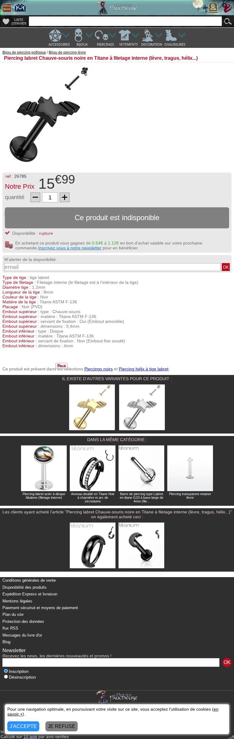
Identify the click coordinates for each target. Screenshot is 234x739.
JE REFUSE (61, 726)
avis (30, 736)
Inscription (19, 671)
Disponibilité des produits (24, 587)
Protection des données (23, 621)
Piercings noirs (98, 368)
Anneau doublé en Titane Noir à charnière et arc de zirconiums (93, 497)
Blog (6, 642)
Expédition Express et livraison (29, 594)
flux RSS (10, 628)
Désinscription (22, 677)
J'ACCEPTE (23, 726)
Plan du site (12, 614)
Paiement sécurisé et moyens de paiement (40, 607)
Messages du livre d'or (22, 635)
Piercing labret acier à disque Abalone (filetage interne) (44, 495)
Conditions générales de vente (29, 580)
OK (226, 267)
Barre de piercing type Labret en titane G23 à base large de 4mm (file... (141, 497)
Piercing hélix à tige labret (143, 368)
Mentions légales (17, 601)
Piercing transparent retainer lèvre (190, 495)
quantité (14, 197)
